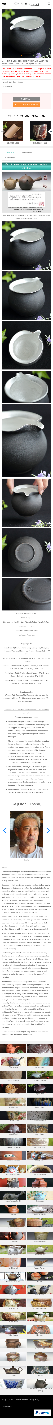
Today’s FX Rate (7, 1400)
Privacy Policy (34, 1400)
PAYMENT (10, 158)
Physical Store (7, 1406)
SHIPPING (27, 152)
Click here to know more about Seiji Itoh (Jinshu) (27, 166)
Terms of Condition (21, 1400)
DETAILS (10, 152)
